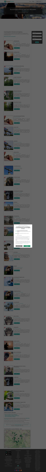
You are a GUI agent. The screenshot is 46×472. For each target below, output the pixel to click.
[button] (23, 235)
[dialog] (23, 236)
